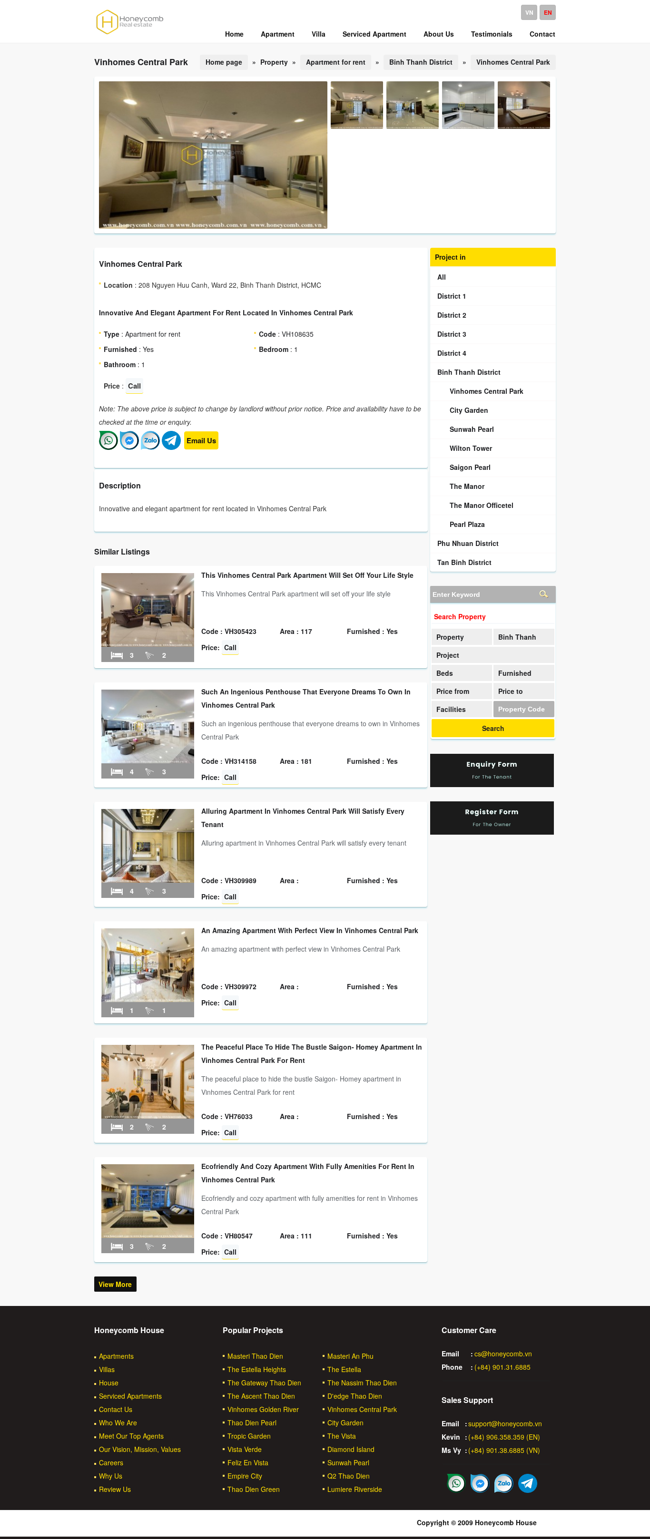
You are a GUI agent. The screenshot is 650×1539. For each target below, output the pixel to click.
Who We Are (118, 1422)
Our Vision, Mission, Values (140, 1449)
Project (447, 655)
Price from (452, 691)
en (548, 12)
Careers (111, 1462)
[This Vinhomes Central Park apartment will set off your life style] (147, 644)
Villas (107, 1369)
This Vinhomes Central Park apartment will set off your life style (307, 575)
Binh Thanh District (421, 62)
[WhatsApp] (108, 447)
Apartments (116, 1356)
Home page (224, 62)
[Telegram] (171, 447)
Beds (444, 673)
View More (115, 1284)
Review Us (115, 1489)
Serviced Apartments (130, 1396)
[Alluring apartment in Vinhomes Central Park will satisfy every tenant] (147, 880)
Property (450, 637)
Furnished (515, 673)
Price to (510, 691)
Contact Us (115, 1409)
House (108, 1382)
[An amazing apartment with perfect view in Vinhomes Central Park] (147, 999)
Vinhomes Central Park (513, 62)
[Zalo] (150, 447)
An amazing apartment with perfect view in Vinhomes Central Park (309, 930)
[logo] (130, 34)
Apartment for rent (335, 62)
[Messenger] (129, 447)
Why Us (110, 1476)
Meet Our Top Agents (131, 1436)
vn (529, 12)
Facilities (451, 709)
